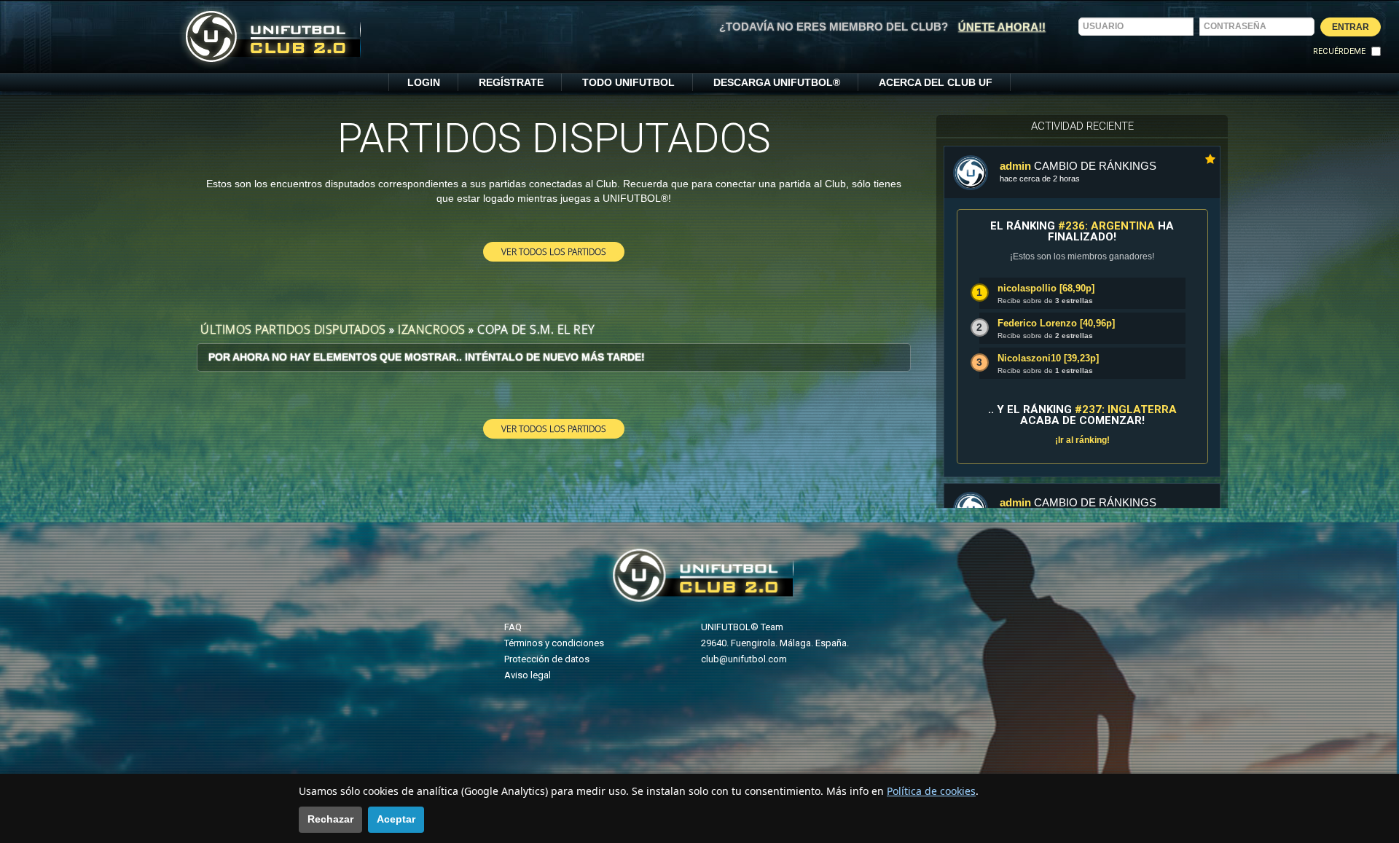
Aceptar (396, 819)
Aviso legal (527, 675)
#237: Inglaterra (1126, 409)
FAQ (513, 627)
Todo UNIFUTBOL (628, 82)
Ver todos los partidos (553, 251)
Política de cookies (931, 791)
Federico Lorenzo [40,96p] (1056, 323)
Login (423, 82)
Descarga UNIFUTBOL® (776, 82)
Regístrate (511, 82)
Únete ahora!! (1001, 27)
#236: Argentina (1106, 225)
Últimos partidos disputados (293, 329)
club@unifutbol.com (744, 659)
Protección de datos (546, 659)
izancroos (432, 329)
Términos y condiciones (554, 643)
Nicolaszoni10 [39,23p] (1048, 358)
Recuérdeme (1339, 51)
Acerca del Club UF (935, 82)
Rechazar (330, 819)
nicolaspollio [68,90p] (1046, 288)
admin (1015, 166)
